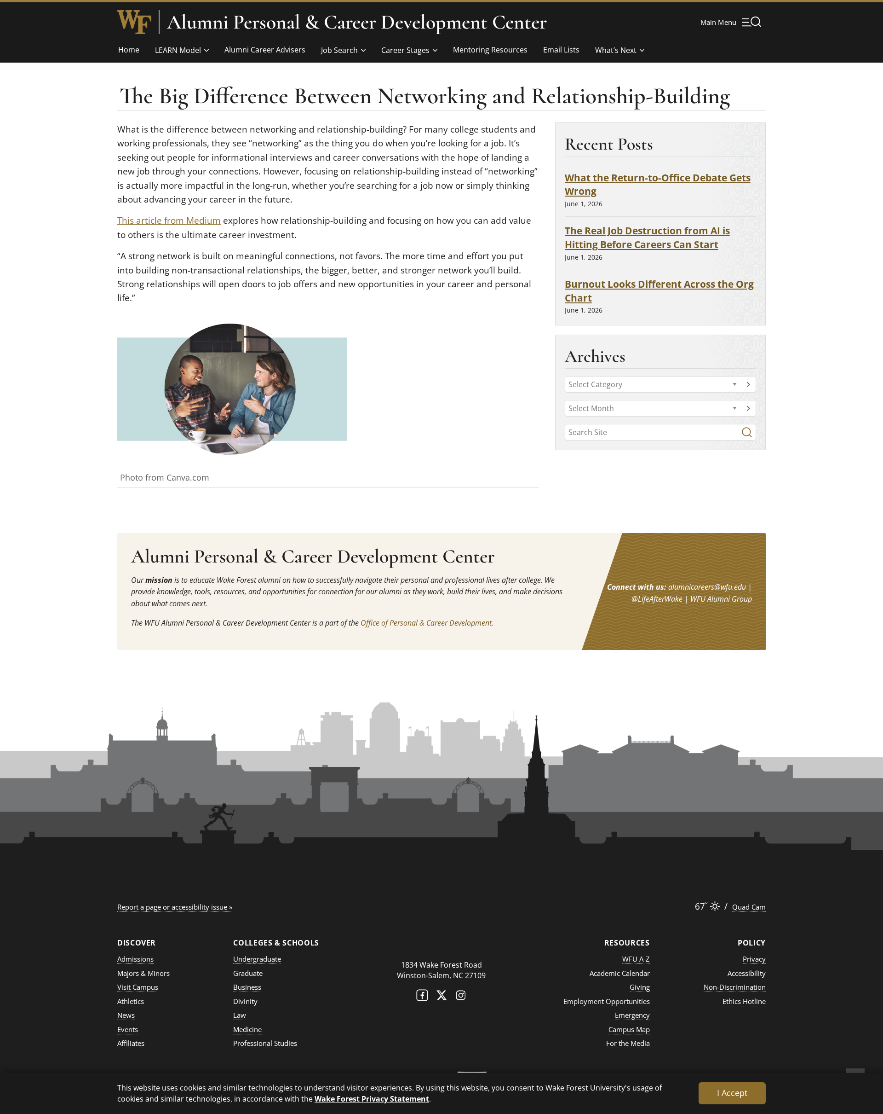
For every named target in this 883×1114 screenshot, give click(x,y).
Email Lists (561, 50)
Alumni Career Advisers (264, 50)
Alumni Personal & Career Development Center (357, 22)
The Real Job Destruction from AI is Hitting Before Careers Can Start (647, 237)
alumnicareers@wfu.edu (707, 587)
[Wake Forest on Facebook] (422, 997)
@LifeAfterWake (656, 599)
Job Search (339, 50)
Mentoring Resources (490, 50)
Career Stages (405, 50)
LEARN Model (178, 50)
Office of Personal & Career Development (426, 623)
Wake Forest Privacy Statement (372, 1098)
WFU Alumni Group (721, 599)
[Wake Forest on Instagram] (460, 997)
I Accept (732, 1092)
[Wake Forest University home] (134, 22)
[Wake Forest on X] (441, 997)
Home (128, 50)
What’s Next (615, 50)
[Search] (747, 432)
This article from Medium (169, 220)
